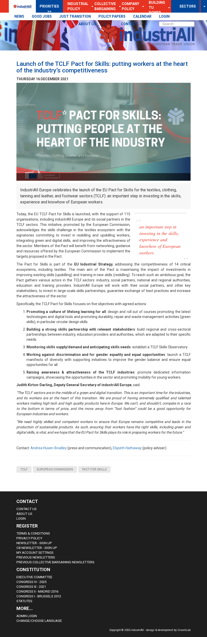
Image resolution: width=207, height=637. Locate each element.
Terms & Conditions (33, 533)
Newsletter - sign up (34, 543)
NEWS (19, 16)
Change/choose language (39, 621)
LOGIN (164, 16)
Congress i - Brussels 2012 (38, 596)
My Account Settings (35, 552)
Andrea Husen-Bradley (49, 448)
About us (88, 24)
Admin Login (26, 616)
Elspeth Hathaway (127, 448)
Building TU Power (157, 8)
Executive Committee (34, 577)
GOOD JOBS (42, 16)
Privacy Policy (29, 538)
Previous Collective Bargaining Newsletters (55, 562)
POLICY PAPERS (111, 16)
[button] (141, 6)
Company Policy (130, 6)
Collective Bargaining (105, 6)
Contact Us (26, 509)
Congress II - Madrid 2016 (37, 591)
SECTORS (187, 6)
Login (21, 518)
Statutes (24, 601)
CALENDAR (142, 16)
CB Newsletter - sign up (36, 548)
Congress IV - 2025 (31, 582)
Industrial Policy (77, 6)
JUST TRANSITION (75, 16)
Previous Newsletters (35, 557)
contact (130, 24)
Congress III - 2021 (31, 587)
